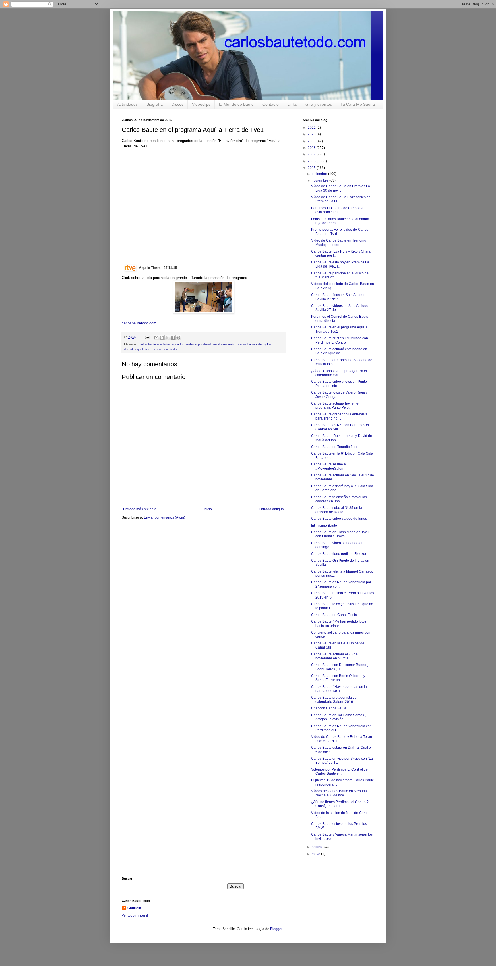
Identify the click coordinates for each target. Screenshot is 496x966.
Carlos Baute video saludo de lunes (339, 519)
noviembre (320, 180)
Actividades (127, 104)
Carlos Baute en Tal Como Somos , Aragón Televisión (338, 717)
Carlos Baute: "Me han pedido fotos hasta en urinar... (338, 623)
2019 (312, 141)
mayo (316, 854)
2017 (312, 154)
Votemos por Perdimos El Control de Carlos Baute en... (339, 771)
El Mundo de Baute (236, 104)
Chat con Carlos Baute (328, 708)
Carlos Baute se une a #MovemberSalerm (328, 466)
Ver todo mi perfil (135, 915)
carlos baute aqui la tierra (156, 344)
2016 (312, 161)
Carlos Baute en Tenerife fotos (334, 447)
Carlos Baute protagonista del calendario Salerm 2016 (334, 700)
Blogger (276, 929)
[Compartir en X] (167, 337)
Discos (177, 104)
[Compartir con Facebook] (173, 337)
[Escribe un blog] (162, 337)
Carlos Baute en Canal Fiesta (334, 615)
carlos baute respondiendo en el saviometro (205, 344)
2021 (312, 128)
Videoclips (201, 104)
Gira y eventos (318, 104)
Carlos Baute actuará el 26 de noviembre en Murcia (334, 656)
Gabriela (134, 908)
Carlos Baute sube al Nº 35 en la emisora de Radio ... (336, 510)
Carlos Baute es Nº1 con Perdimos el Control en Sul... (340, 427)
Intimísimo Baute (324, 526)
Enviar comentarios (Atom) (164, 517)
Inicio (208, 509)
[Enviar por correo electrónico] (156, 337)
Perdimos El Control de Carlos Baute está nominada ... (340, 210)
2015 (312, 168)
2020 (312, 134)
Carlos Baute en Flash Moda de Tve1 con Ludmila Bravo (340, 534)
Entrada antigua (271, 509)
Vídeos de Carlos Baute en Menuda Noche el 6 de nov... (339, 793)
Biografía (154, 104)
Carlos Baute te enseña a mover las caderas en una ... (339, 499)
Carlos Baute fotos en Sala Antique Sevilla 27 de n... (338, 297)
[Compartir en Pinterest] (178, 337)
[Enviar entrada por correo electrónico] (147, 337)
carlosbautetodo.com (140, 323)
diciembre (320, 174)
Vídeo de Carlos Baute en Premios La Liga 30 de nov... (340, 188)
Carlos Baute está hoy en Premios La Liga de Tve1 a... (340, 264)
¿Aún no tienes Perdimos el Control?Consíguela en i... (340, 804)
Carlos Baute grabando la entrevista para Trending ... (339, 416)
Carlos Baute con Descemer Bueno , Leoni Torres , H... (339, 667)
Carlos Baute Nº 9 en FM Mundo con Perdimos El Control (339, 340)
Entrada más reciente (139, 509)
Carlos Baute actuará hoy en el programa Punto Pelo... (335, 405)
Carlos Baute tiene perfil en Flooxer (338, 554)
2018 (312, 148)
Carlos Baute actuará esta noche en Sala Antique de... (339, 351)
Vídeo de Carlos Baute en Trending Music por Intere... (338, 242)
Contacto (270, 104)
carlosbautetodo (165, 349)
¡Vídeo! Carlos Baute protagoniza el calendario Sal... (339, 373)
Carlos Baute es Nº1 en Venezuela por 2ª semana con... (341, 584)
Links (292, 104)
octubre (318, 847)
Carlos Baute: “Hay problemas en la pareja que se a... (339, 689)
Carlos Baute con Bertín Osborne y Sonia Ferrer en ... (338, 678)
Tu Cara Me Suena (357, 104)
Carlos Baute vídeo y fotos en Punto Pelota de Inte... (339, 384)
